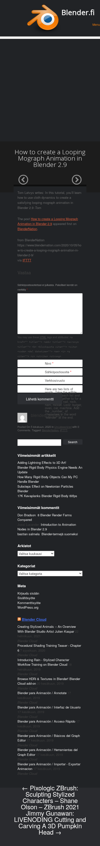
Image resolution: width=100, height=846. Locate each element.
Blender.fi (78, 12)
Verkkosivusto (55, 380)
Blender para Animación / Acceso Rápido (46, 721)
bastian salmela (28, 534)
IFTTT (27, 260)
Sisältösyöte (26, 598)
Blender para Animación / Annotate (42, 693)
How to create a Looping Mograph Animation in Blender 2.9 (47, 221)
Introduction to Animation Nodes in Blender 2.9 (46, 527)
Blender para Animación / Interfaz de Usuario (49, 707)
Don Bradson (26, 515)
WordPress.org (27, 607)
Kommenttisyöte (29, 602)
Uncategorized (63, 427)
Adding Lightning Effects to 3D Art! (41, 462)
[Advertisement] (50, 89)
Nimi (49, 363)
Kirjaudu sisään (28, 593)
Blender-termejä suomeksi (60, 534)
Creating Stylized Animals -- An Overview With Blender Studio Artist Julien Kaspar (46, 629)
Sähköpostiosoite (58, 371)
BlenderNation (27, 228)
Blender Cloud (34, 619)
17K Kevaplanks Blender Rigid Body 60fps (47, 495)
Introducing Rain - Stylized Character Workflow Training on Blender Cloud (43, 662)
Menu (96, 24)
